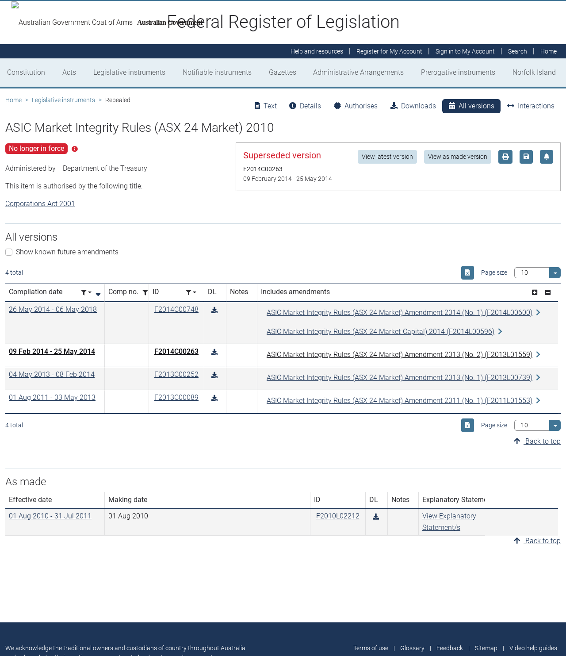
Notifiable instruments (217, 72)
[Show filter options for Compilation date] (86, 292)
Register (389, 51)
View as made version (457, 156)
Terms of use (370, 648)
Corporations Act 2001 (40, 203)
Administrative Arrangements (358, 72)
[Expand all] (534, 292)
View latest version (387, 156)
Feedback (449, 648)
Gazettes (282, 72)
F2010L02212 (337, 516)
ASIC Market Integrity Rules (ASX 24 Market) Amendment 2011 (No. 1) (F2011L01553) (399, 400)
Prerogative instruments (458, 72)
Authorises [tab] (361, 106)
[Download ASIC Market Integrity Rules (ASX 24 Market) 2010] (214, 310)
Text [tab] (270, 106)
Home (13, 100)
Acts (69, 72)
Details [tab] (310, 106)
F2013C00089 (176, 397)
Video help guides (533, 648)
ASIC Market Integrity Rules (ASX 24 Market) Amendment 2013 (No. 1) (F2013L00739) (399, 377)
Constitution (26, 72)
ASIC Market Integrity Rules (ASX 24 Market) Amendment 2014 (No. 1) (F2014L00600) (399, 312)
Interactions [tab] (536, 106)
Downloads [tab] (418, 106)
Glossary (412, 648)
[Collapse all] (548, 292)
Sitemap (486, 648)
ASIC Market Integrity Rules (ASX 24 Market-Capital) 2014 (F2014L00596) (380, 331)
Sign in (465, 51)
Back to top (542, 441)
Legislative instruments (129, 72)
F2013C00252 (176, 374)
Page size (494, 272)
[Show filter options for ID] (191, 292)
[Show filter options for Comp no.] (147, 292)
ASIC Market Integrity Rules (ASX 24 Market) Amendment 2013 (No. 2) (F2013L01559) (399, 354)
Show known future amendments (67, 252)
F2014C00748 (176, 309)
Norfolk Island (534, 72)
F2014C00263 (176, 351)
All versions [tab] (476, 106)
